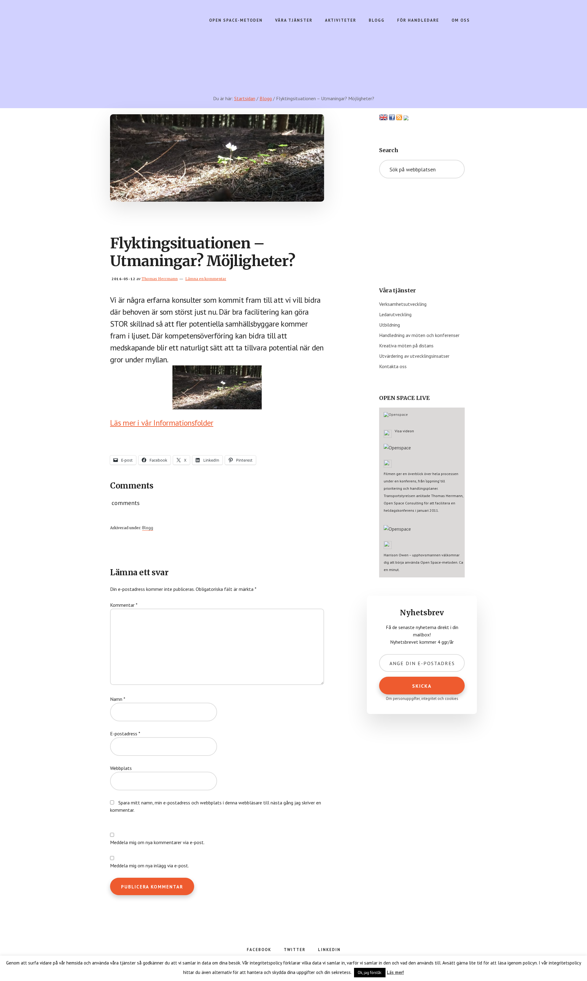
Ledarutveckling (395, 314)
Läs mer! (395, 972)
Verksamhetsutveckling (402, 304)
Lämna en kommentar (205, 278)
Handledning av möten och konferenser (419, 335)
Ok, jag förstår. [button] (370, 972)
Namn (117, 699)
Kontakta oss (393, 366)
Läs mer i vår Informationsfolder (161, 423)
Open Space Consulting (158, 36)
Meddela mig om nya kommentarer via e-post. (157, 842)
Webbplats (121, 768)
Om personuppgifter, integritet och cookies (422, 698)
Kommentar (124, 605)
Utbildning (389, 325)
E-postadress (125, 733)
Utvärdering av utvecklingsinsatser (414, 356)
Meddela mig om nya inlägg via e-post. (149, 865)
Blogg (147, 527)
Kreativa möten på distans (406, 345)
